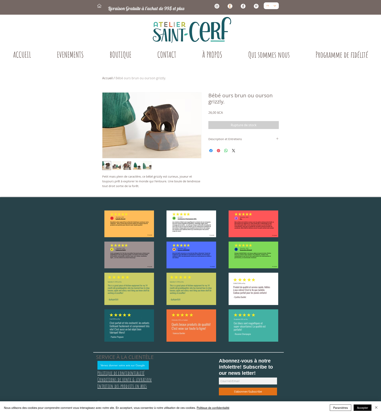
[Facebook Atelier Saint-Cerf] (243, 6)
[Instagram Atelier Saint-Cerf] (217, 6)
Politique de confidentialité (213, 408)
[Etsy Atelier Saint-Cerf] (230, 6)
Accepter (362, 408)
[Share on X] (233, 150)
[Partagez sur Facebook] (211, 150)
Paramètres (340, 408)
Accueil (107, 78)
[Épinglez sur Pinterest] (218, 150)
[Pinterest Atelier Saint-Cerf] (256, 6)
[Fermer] (376, 407)
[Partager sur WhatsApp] (226, 150)
